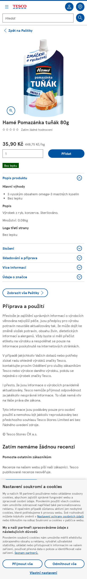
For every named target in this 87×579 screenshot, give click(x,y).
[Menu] (7, 7)
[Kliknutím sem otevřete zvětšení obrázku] (11, 110)
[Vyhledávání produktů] (80, 18)
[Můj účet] (69, 7)
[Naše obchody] (80, 7)
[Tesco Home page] (20, 7)
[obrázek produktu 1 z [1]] (43, 78)
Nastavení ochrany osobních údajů (60, 516)
